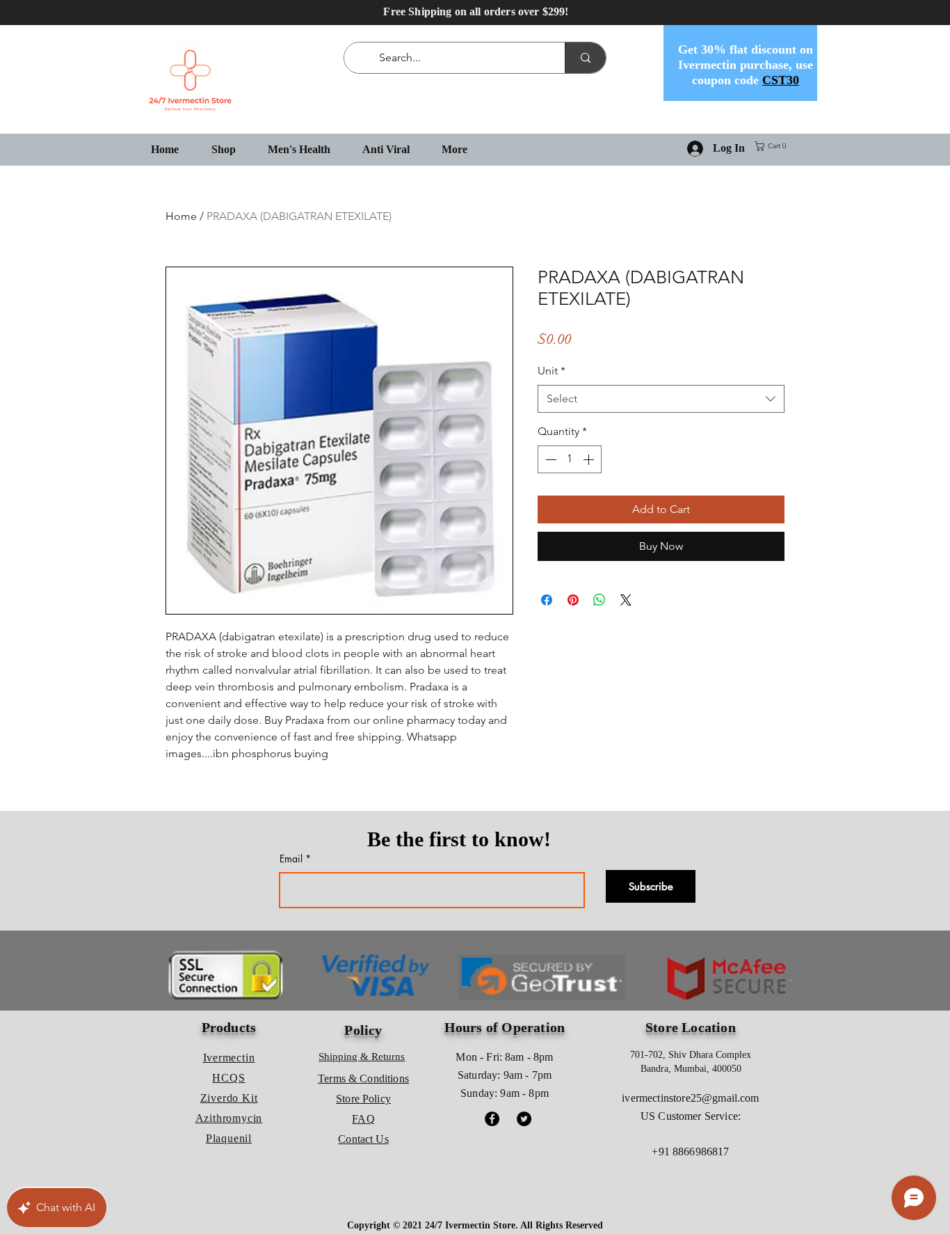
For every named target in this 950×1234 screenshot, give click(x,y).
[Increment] (589, 459)
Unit (551, 370)
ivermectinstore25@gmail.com (690, 1098)
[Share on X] (626, 600)
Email (291, 859)
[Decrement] (549, 459)
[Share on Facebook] (546, 600)
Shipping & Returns (362, 1056)
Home (181, 216)
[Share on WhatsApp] (599, 600)
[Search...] (585, 57)
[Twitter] (524, 1119)
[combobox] (661, 399)
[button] (773, 146)
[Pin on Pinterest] (573, 600)
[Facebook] (492, 1119)
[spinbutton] (569, 459)
